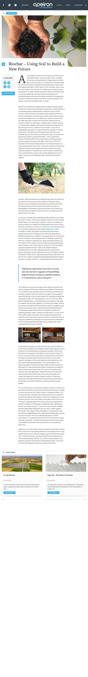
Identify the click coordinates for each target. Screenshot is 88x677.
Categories (78, 5)
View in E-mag (8, 93)
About (68, 5)
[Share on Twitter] (8, 82)
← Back (11, 13)
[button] (65, 499)
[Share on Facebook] (4, 86)
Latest (59, 5)
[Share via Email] (8, 86)
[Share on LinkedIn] (4, 82)
